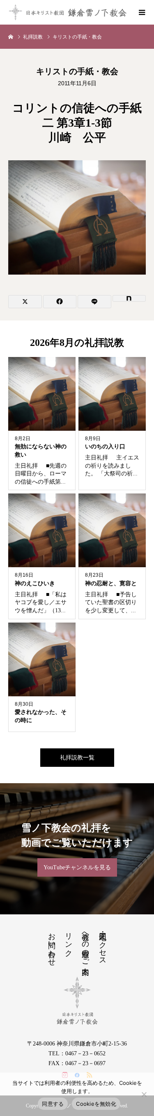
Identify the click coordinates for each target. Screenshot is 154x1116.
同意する (53, 1103)
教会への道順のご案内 (85, 945)
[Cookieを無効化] (144, 1094)
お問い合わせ (52, 945)
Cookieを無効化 (96, 1103)
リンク (68, 940)
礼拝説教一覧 (77, 758)
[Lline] (94, 301)
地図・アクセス (103, 944)
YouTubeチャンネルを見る (77, 867)
